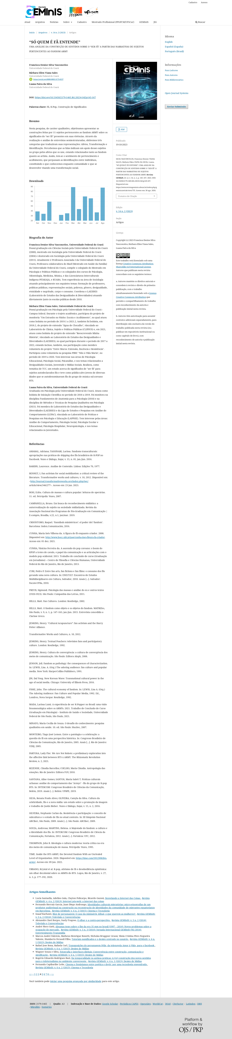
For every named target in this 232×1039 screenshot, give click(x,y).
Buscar (201, 21)
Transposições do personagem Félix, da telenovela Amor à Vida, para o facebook (111, 945)
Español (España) (174, 46)
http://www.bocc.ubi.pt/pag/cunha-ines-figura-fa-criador (75, 537)
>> (52, 974)
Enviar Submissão (176, 106)
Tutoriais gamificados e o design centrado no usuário (100, 939)
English (169, 41)
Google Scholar (110, 1003)
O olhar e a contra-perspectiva (93, 920)
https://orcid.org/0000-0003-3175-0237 (48, 79)
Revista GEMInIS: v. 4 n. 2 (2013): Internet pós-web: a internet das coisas (93, 900)
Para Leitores (171, 70)
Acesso (204, 2)
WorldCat (158, 1003)
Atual (27, 21)
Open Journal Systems (176, 93)
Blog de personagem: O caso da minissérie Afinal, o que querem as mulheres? (94, 913)
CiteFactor (178, 1003)
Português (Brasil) (174, 51)
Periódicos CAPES (129, 1003)
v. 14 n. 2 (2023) (58, 32)
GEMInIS (144, 21)
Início (32, 32)
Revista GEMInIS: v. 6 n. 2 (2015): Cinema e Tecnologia (81, 910)
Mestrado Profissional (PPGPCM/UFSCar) (113, 21)
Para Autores (171, 75)
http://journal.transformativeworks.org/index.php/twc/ (59, 481)
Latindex (190, 1003)
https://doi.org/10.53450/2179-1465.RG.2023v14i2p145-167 (65, 97)
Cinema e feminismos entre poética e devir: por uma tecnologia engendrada (106, 964)
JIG (155, 21)
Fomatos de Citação (127, 196)
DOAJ (168, 1003)
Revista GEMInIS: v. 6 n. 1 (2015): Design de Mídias (62, 948)
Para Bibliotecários (174, 79)
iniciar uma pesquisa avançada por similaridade (75, 981)
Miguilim (35, 1006)
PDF (122, 129)
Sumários (47, 1006)
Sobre (66, 21)
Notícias (54, 21)
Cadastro (82, 21)
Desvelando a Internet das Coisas (123, 898)
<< (30, 974)
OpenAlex (145, 1003)
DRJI (199, 1003)
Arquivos (40, 21)
